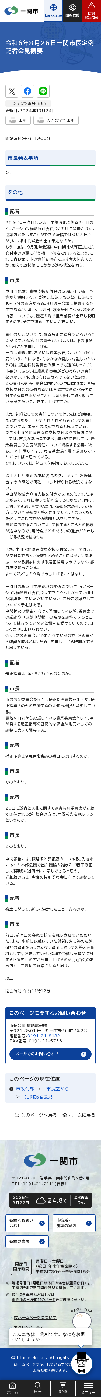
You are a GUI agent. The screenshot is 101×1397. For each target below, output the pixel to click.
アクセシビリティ (28, 1328)
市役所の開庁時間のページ (33, 1300)
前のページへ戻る (39, 1115)
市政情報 (25, 1089)
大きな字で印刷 (61, 120)
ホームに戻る (82, 1115)
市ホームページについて (35, 1318)
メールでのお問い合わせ (37, 1054)
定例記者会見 (39, 1097)
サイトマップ (25, 1337)
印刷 (23, 120)
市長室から (57, 1089)
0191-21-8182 (43, 1036)
